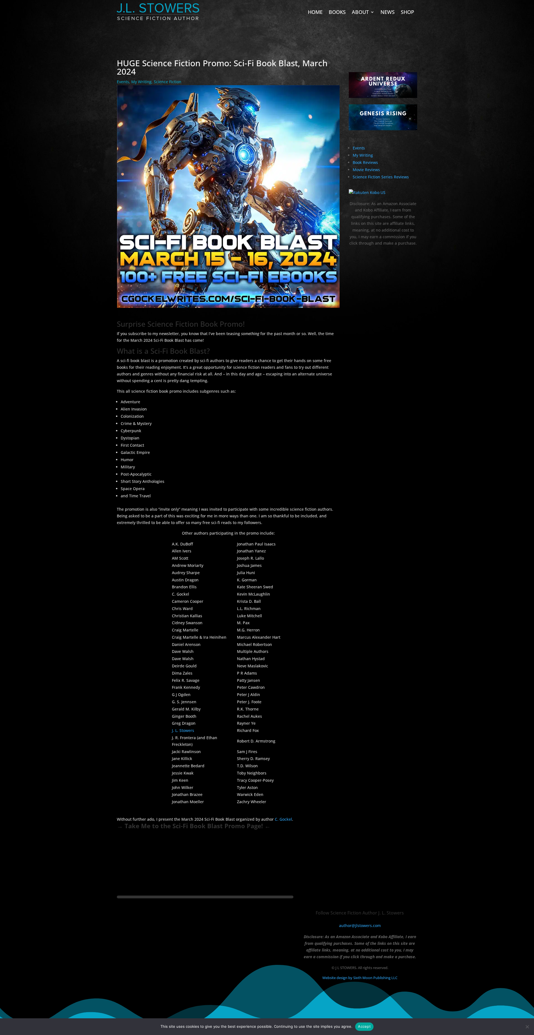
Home (315, 12)
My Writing (141, 81)
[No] (527, 1026)
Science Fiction (167, 81)
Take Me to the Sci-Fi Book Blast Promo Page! (193, 826)
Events (123, 81)
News (387, 12)
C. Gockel (283, 819)
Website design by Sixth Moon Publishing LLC (359, 977)
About (360, 12)
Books (337, 12)
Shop (407, 12)
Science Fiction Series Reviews (381, 177)
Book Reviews (365, 162)
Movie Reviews (366, 169)
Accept (364, 1026)
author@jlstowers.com (360, 925)
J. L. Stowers (183, 730)
